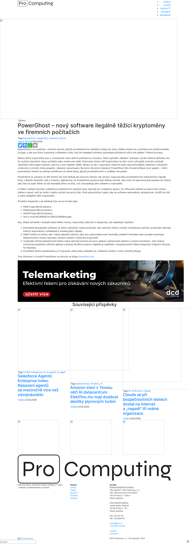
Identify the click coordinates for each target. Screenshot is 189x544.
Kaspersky (42, 138)
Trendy (73, 490)
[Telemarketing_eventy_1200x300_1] (101, 280)
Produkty (74, 495)
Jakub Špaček (25, 141)
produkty (166, 11)
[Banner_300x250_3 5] (143, 437)
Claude (147, 390)
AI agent (61, 372)
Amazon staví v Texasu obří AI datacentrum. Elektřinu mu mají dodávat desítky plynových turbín (94, 394)
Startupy (73, 498)
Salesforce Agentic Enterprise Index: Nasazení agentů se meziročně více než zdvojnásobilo (38, 385)
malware (53, 138)
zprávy (167, 1)
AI (44, 372)
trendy (167, 5)
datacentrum (82, 383)
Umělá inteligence (32, 372)
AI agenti (51, 372)
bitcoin (62, 138)
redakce (22, 399)
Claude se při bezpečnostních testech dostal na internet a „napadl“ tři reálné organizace (145, 404)
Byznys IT (74, 493)
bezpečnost (29, 138)
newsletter (165, 15)
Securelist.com (86, 256)
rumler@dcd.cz (116, 523)
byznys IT (165, 8)
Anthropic (137, 390)
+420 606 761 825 (117, 526)
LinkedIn (113, 531)
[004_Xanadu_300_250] (38, 437)
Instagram (114, 534)
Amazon (94, 383)
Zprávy (73, 487)
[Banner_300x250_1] (91, 437)
